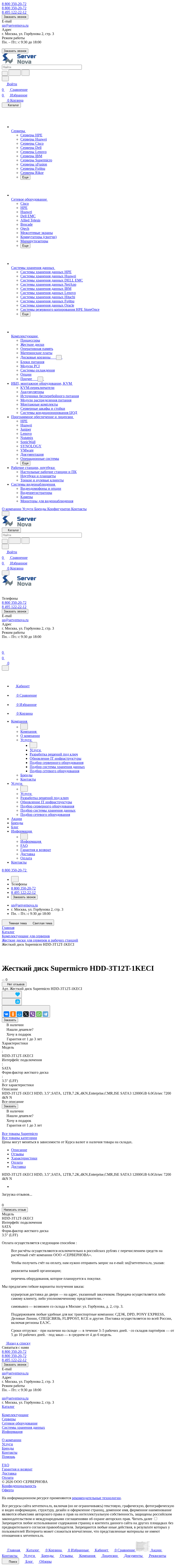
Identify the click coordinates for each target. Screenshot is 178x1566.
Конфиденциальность (19, 1486)
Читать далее (142, 1519)
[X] (26, 1014)
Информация (12, 1432)
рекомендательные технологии (96, 1498)
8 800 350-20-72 (14, 4)
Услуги (7, 1444)
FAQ (5, 1465)
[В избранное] (12, 994)
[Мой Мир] (19, 1014)
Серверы (9, 1419)
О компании (11, 1440)
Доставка (18, 1167)
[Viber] (32, 1014)
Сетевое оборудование (20, 1423)
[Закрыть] (5, 668)
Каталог (8, 1407)
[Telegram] (45, 1014)
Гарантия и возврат (17, 1469)
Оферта (8, 1490)
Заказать (10, 1020)
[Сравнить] (12, 1001)
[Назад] (24, 727)
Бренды (8, 1448)
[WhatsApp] (39, 1014)
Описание (19, 1150)
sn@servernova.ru (15, 25)
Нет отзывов (15, 984)
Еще (25, 177)
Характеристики (24, 1158)
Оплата (17, 1162)
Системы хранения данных (23, 1427)
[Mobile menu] (5, 572)
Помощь (8, 1457)
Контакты (9, 1452)
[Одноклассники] (13, 1014)
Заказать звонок (15, 17)
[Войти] (4, 647)
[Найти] (25, 73)
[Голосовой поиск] (15, 73)
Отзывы (17, 1154)
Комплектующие (15, 1415)
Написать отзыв (15, 1209)
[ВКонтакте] (6, 1014)
